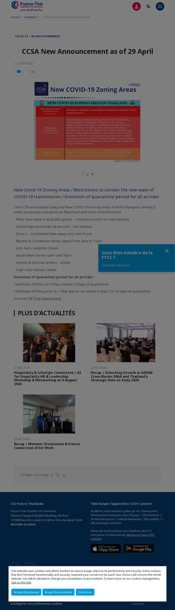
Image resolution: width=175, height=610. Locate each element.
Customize (85, 592)
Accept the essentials (58, 592)
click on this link (21, 582)
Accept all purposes (26, 592)
